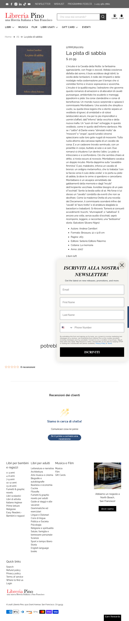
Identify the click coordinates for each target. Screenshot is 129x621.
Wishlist (59, 4)
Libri (8, 27)
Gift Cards (60, 475)
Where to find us (14, 580)
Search (10, 567)
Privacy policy (13, 573)
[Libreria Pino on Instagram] (15, 4)
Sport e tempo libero (41, 541)
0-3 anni (10, 472)
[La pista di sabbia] (34, 70)
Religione (11, 509)
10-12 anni (11, 482)
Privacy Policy (101, 343)
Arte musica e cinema (42, 475)
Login (9, 583)
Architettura (37, 471)
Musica (23, 27)
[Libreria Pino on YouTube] (29, 4)
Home (8, 37)
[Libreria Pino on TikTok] (24, 4)
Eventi (86, 27)
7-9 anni (10, 479)
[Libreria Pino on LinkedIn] (20, 4)
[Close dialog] (122, 265)
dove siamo (107, 508)
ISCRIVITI (92, 352)
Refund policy (13, 570)
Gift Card (68, 27)
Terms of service (14, 577)
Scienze (35, 538)
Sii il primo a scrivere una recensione (64, 437)
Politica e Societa (40, 521)
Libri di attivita (13, 499)
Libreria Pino (18, 604)
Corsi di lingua (38, 518)
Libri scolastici (13, 496)
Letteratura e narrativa (42, 468)
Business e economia (41, 485)
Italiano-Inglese (14, 502)
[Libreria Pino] (28, 17)
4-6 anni (10, 476)
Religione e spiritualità (42, 528)
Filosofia (35, 491)
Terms (110, 343)
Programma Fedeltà (80, 4)
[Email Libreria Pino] (7, 4)
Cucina (34, 488)
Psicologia (36, 525)
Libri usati (48, 27)
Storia (34, 544)
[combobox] (66, 327)
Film (34, 27)
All (17, 37)
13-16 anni (11, 486)
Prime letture (13, 506)
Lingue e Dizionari (40, 515)
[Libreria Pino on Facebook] (11, 4)
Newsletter (42, 4)
